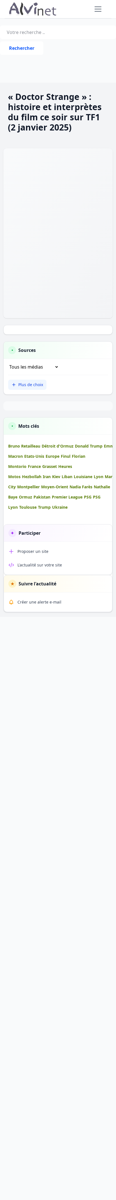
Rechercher (21, 48)
